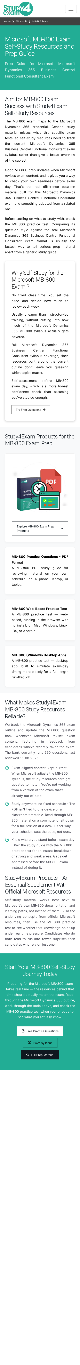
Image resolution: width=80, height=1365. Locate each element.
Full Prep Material (42, 1055)
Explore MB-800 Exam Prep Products (35, 528)
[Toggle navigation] (71, 9)
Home (7, 21)
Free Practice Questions (42, 1031)
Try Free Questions (28, 409)
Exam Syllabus (42, 1043)
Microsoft (21, 21)
